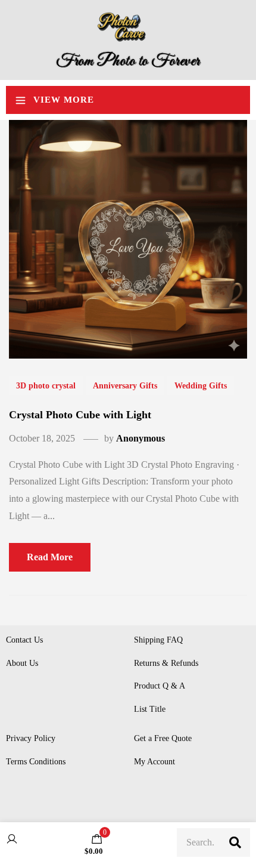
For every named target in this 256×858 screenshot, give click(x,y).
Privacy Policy (30, 738)
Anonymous (140, 438)
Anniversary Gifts (125, 385)
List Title (150, 709)
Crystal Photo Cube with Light (80, 415)
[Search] (235, 842)
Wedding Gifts (200, 385)
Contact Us (24, 639)
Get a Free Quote (163, 738)
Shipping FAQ (158, 639)
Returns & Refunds (166, 663)
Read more (50, 557)
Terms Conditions (35, 761)
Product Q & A (159, 685)
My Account (154, 761)
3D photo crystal (46, 385)
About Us (22, 663)
